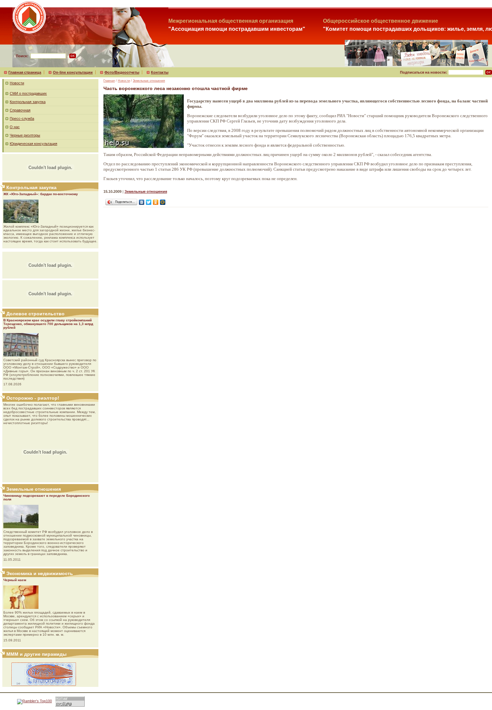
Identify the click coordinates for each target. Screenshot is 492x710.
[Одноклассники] (155, 202)
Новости (17, 83)
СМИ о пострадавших (28, 93)
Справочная (20, 110)
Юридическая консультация (33, 144)
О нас (15, 127)
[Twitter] (148, 202)
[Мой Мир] (162, 202)
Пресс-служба (22, 118)
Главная (109, 80)
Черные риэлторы (25, 135)
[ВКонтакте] (141, 202)
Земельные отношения (149, 80)
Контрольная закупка (28, 102)
